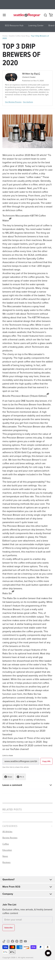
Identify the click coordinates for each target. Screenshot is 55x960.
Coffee (5, 843)
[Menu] (5, 15)
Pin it (22, 776)
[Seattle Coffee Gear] (27, 15)
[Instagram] (8, 941)
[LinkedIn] (21, 941)
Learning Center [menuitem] (36, 25)
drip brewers (25, 170)
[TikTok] (4, 941)
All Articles (7, 831)
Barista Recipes (9, 837)
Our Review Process (13, 102)
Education (7, 850)
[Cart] (51, 15)
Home (4, 35)
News (5, 856)
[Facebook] (12, 941)
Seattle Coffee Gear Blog (19, 35)
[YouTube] (25, 941)
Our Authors (28, 102)
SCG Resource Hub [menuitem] (14, 25)
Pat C (37, 73)
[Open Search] (45, 15)
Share (9, 776)
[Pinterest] (16, 941)
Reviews (6, 862)
